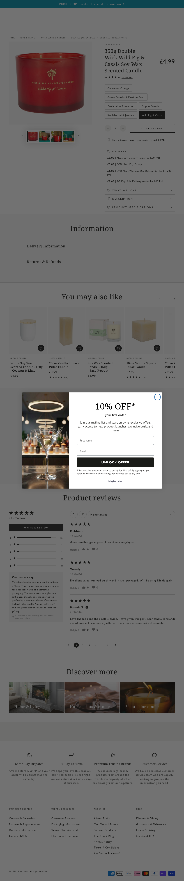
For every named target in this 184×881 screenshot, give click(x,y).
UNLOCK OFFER (115, 462)
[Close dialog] (157, 397)
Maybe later (115, 481)
